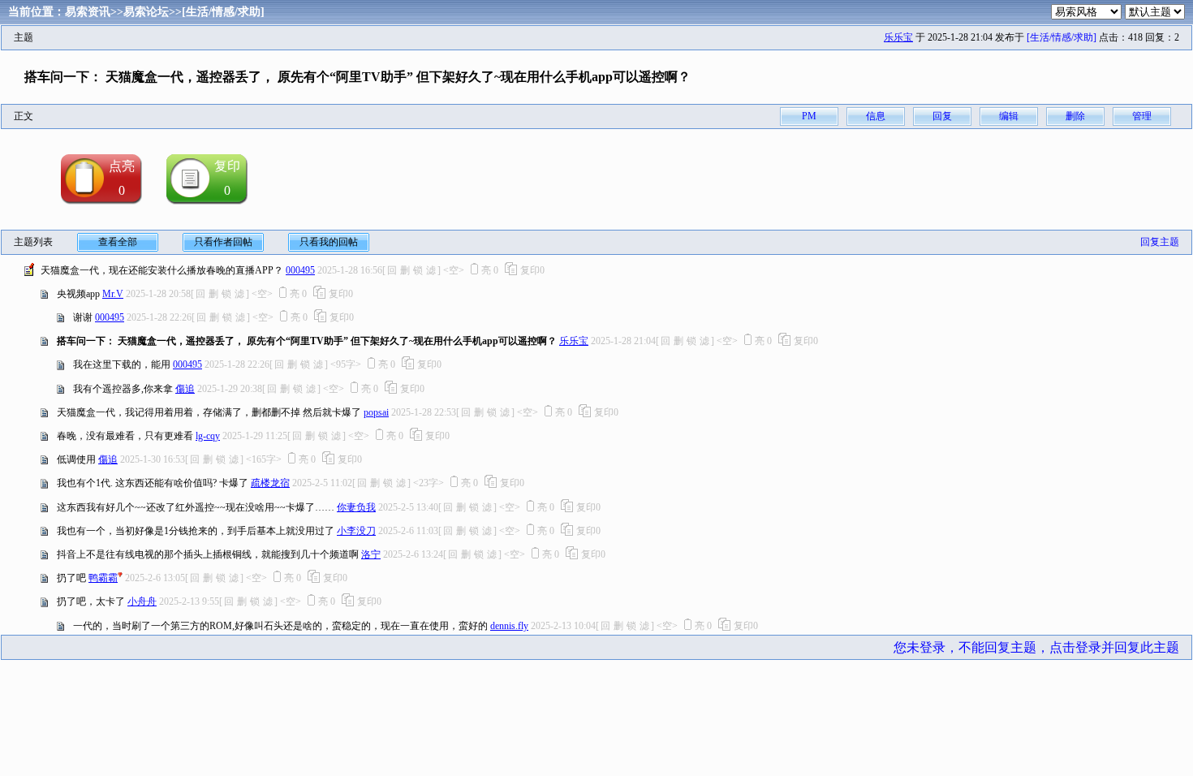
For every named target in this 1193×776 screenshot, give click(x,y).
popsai (376, 412)
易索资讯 (87, 12)
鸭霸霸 (103, 578)
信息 (875, 116)
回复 (942, 116)
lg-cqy (208, 436)
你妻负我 (356, 507)
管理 (1142, 116)
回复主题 (1159, 242)
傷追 (185, 388)
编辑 (1009, 116)
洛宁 (371, 554)
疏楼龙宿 (270, 483)
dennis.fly (509, 626)
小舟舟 (142, 601)
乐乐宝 (898, 37)
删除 (1075, 116)
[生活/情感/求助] (223, 12)
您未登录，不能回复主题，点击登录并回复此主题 (1036, 647)
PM (809, 116)
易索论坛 (146, 12)
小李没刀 (356, 531)
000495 (300, 270)
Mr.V (112, 294)
